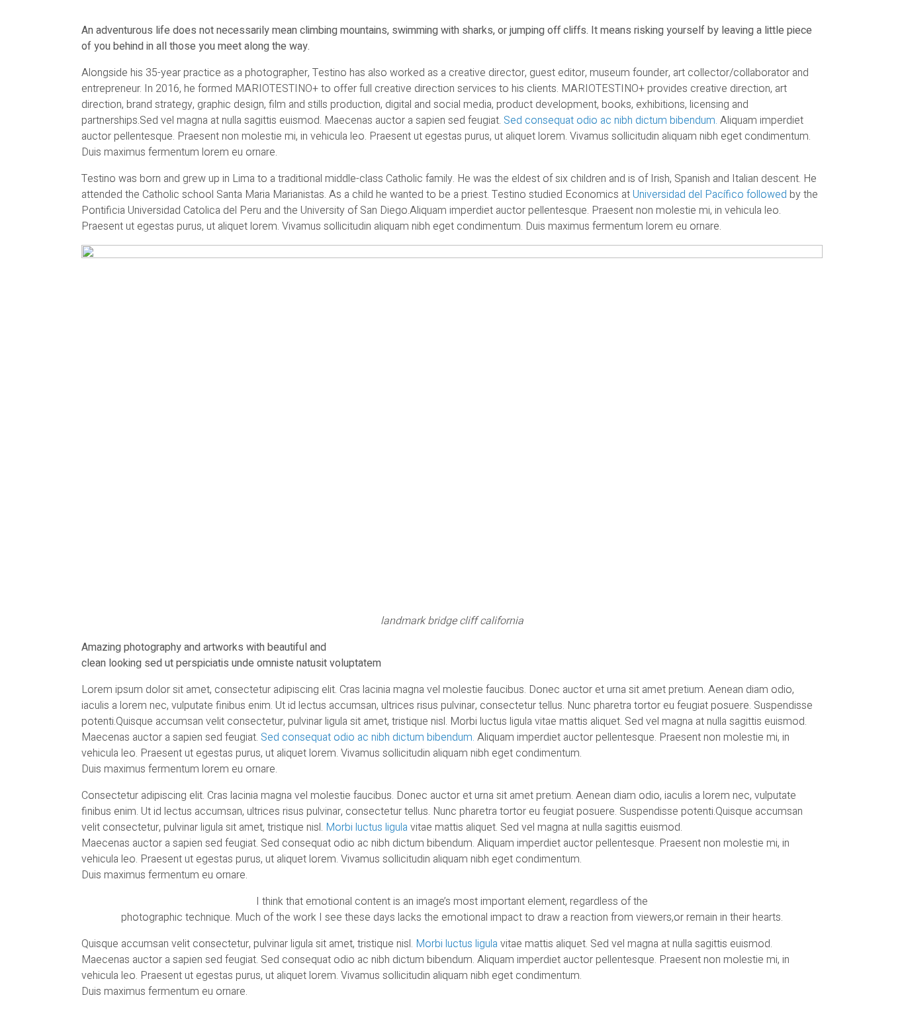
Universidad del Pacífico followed (710, 195)
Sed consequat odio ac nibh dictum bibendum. (610, 120)
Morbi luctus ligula (368, 827)
